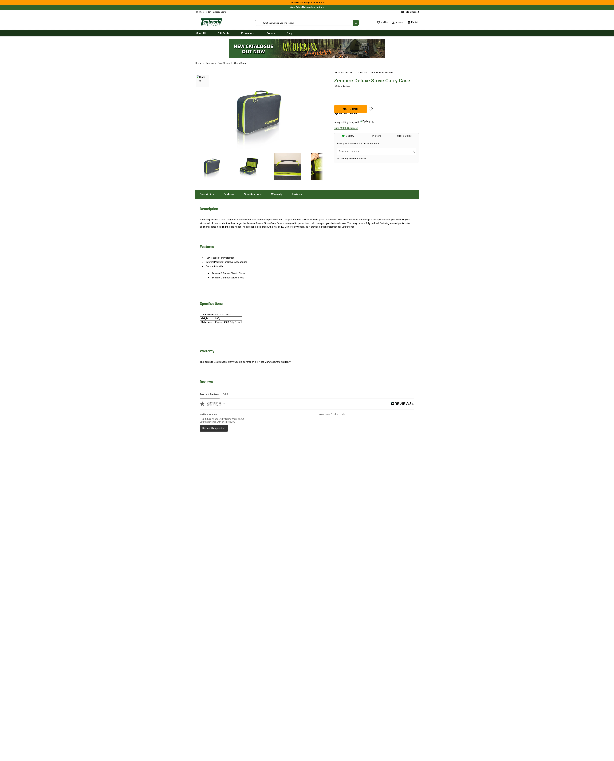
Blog (289, 33)
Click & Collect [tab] (404, 135)
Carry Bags (240, 63)
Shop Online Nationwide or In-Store (307, 7)
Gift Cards (223, 33)
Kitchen (210, 63)
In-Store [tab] (376, 135)
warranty (279, 194)
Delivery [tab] (349, 135)
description (209, 194)
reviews (299, 194)
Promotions (247, 33)
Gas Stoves (224, 63)
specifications (255, 194)
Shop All (201, 33)
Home (198, 63)
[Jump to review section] (342, 86)
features (231, 194)
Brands (271, 33)
